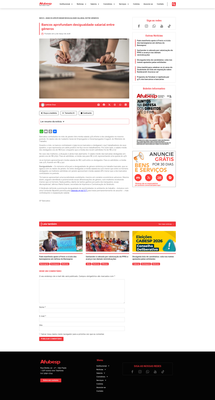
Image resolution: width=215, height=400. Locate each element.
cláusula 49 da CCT (79, 191)
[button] (98, 105)
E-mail (42, 316)
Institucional (65, 4)
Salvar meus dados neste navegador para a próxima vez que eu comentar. (72, 334)
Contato (160, 4)
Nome (42, 307)
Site (40, 325)
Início (41, 18)
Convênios (107, 4)
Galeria (93, 4)
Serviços (122, 4)
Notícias (80, 4)
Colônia (136, 4)
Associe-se (148, 4)
